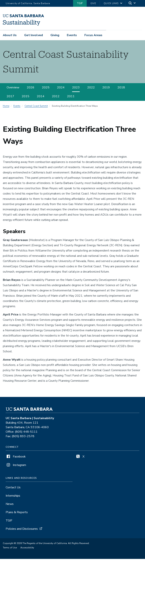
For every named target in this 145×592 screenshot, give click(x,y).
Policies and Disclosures (22, 529)
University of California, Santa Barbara (28, 3)
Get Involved (33, 35)
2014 (40, 96)
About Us (10, 35)
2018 (121, 87)
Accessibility (27, 547)
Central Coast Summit (36, 105)
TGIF (80, 3)
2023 (76, 87)
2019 (106, 87)
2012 (55, 96)
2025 (45, 87)
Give (93, 3)
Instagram (19, 465)
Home (6, 105)
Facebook (19, 456)
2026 (30, 87)
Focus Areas (93, 35)
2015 (25, 96)
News (10, 504)
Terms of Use (10, 547)
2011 (71, 96)
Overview (13, 87)
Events (72, 35)
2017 (10, 96)
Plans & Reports (17, 512)
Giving (54, 35)
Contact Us (13, 487)
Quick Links (111, 3)
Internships (13, 496)
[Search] (132, 3)
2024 (61, 87)
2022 (91, 87)
